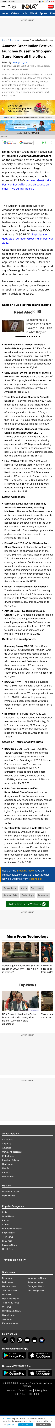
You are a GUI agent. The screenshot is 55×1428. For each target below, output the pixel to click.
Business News (9, 1245)
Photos (5, 1220)
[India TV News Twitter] (50, 1)
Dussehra (43, 895)
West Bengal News (36, 1290)
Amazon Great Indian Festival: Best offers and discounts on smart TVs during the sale (27, 184)
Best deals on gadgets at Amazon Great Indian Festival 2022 (27, 238)
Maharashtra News (37, 1278)
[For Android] (14, 1372)
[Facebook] (5, 1340)
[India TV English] (30, 6)
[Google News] (9, 142)
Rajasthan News (35, 1282)
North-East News (10, 1298)
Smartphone (10, 888)
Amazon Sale (10, 895)
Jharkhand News (10, 1290)
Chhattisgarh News (11, 1311)
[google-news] (42, 1340)
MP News (6, 1294)
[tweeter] (12, 1340)
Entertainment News (12, 1228)
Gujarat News (8, 1315)
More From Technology (28, 936)
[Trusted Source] (26, 142)
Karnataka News (10, 1323)
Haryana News (9, 1286)
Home (4, 13)
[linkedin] (34, 1340)
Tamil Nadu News (10, 1302)
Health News (8, 1249)
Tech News (37, 888)
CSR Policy (20, 1394)
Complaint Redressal (12, 1152)
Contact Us (7, 1139)
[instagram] (20, 1340)
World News (8, 1216)
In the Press (7, 1156)
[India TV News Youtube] (52, 1)
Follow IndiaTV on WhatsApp (25, 904)
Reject (43, 1424)
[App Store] (40, 1355)
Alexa (24, 888)
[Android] (43, 1)
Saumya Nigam (20, 62)
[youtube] (27, 1340)
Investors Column (10, 1160)
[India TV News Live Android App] (14, 1355)
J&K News (7, 1319)
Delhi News (7, 1282)
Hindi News (7, 1164)
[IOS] (40, 1)
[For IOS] (40, 1372)
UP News (6, 1307)
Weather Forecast (10, 1191)
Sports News (8, 1232)
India (24, 13)
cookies (10, 1424)
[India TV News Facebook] (47, 1)
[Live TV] (51, 6)
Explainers (7, 1241)
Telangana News (36, 1286)
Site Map (10, 1390)
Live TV (5, 1168)
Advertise (6, 1147)
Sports (43, 13)
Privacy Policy (42, 1390)
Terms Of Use (25, 1390)
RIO (31, 1394)
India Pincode (8, 1195)
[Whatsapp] (44, 143)
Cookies (7, 1418)
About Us (6, 1143)
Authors (6, 1172)
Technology (15, 40)
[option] (27, 326)
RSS (38, 1394)
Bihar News (7, 1278)
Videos (15, 13)
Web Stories (8, 1176)
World (33, 13)
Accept (26, 1424)
